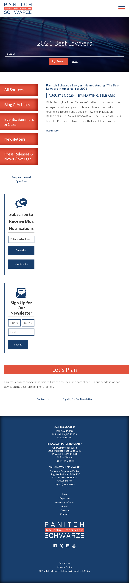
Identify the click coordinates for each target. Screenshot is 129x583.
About (64, 506)
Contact (64, 514)
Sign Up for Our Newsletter (77, 399)
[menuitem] (64, 563)
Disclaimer (64, 563)
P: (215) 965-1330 (64, 461)
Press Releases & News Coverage (18, 156)
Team (64, 494)
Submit (18, 344)
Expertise (64, 498)
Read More (52, 130)
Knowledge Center (65, 502)
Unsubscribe (21, 263)
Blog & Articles (17, 104)
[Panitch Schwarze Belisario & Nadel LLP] (18, 8)
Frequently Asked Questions (21, 179)
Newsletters (14, 139)
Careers (64, 510)
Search (60, 61)
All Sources (14, 89)
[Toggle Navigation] (121, 8)
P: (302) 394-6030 (64, 484)
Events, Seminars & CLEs (19, 122)
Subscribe (21, 250)
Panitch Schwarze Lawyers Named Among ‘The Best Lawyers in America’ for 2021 (83, 87)
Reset (75, 61)
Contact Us (43, 399)
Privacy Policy (64, 567)
